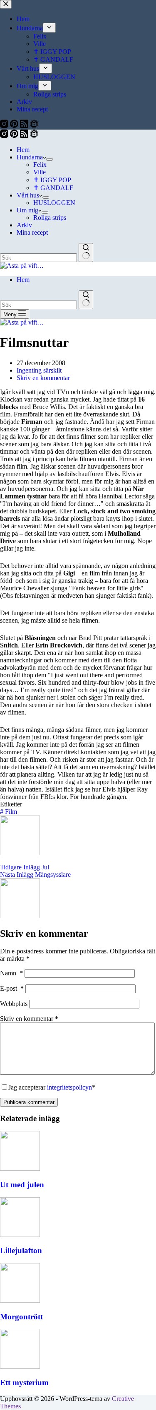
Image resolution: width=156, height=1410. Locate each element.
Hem (23, 149)
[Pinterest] (15, 135)
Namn (11, 973)
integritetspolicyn (69, 1087)
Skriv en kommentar (43, 377)
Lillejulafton (21, 1250)
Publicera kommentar (28, 1102)
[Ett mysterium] (20, 1366)
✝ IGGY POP (52, 179)
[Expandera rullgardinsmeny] (49, 159)
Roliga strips (49, 217)
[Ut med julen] (20, 1168)
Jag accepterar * (51, 1087)
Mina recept (32, 232)
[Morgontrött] (20, 1300)
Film (8, 811)
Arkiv (24, 225)
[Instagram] (5, 135)
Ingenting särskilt (39, 370)
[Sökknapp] (86, 252)
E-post (12, 988)
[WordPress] (34, 135)
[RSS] (25, 135)
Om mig (27, 210)
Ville (39, 172)
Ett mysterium (24, 1382)
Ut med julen (22, 1184)
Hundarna (30, 157)
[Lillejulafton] (20, 1234)
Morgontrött (21, 1316)
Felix (40, 164)
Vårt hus (28, 195)
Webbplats (13, 1003)
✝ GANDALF (53, 187)
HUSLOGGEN (54, 202)
